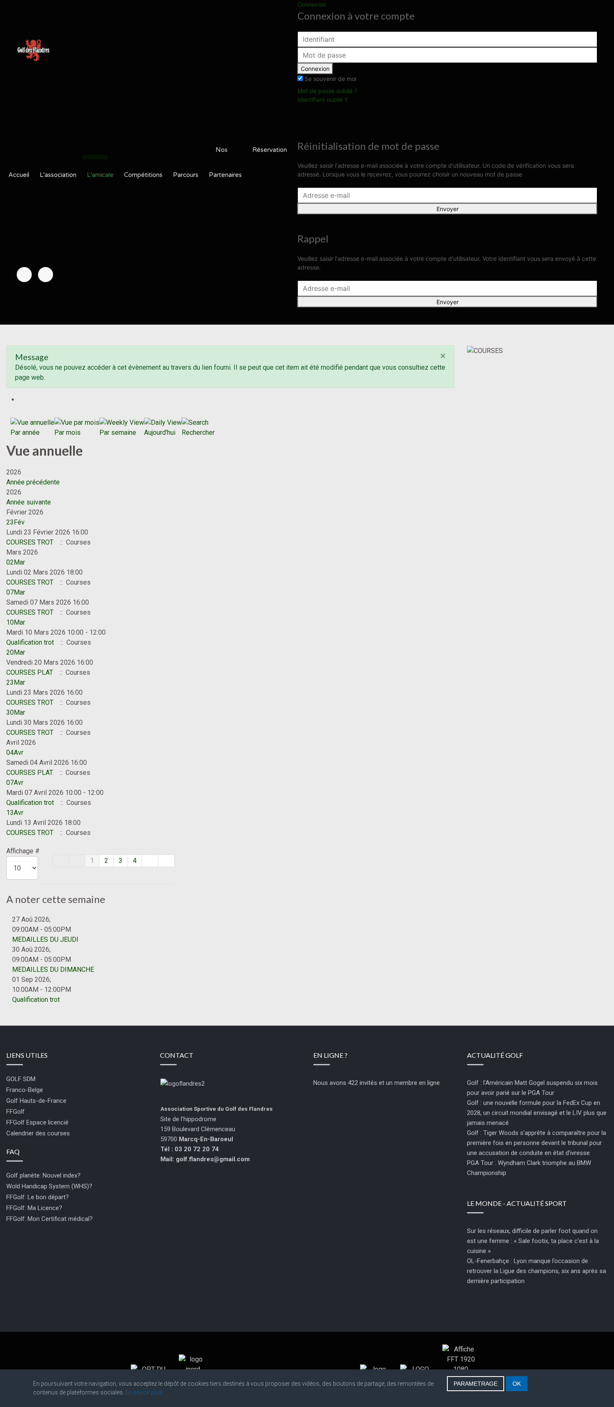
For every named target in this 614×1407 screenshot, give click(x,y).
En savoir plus (143, 1392)
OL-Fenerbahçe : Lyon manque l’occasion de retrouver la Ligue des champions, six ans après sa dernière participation (536, 1271)
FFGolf (15, 1111)
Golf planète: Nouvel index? (43, 1175)
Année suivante (28, 502)
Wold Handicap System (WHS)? (49, 1186)
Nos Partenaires (225, 162)
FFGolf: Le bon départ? (37, 1197)
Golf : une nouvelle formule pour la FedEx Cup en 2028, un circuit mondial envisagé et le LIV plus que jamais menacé (536, 1113)
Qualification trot (30, 642)
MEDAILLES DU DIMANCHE (53, 969)
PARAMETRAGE (475, 1383)
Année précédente (33, 482)
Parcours (185, 175)
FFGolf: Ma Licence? (34, 1208)
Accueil (18, 175)
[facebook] (24, 274)
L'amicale (100, 175)
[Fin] (166, 861)
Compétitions (143, 175)
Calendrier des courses (38, 1133)
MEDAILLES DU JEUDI (45, 939)
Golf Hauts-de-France (36, 1100)
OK (517, 1383)
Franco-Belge (24, 1090)
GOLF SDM (21, 1079)
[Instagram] (45, 274)
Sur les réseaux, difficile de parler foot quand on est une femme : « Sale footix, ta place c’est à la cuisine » (533, 1241)
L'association (58, 175)
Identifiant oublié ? (322, 99)
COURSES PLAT (29, 672)
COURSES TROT (30, 542)
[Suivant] (150, 861)
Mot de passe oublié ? (327, 90)
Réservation (269, 150)
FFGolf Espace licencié (37, 1122)
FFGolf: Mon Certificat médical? (49, 1219)
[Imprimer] (22, 399)
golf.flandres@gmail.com (213, 1159)
